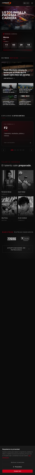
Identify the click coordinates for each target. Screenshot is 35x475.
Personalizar (18, 467)
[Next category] (31, 150)
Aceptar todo (17, 471)
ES (24, 3)
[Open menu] (32, 3)
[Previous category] (3, 150)
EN (28, 3)
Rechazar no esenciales (17, 462)
